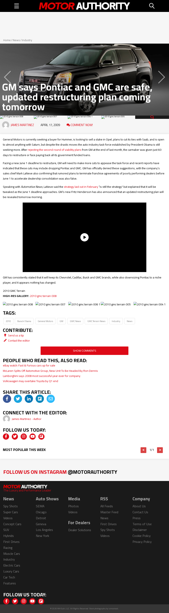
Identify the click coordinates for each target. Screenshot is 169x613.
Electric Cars (11, 565)
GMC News (75, 321)
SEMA (40, 506)
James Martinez (22, 125)
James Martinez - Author (26, 419)
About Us (139, 506)
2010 (8, 321)
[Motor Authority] (84, 6)
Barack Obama (24, 321)
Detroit (41, 518)
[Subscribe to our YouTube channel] (32, 436)
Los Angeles (44, 530)
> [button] (160, 450)
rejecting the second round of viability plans (54, 149)
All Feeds (106, 506)
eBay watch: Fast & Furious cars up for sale (29, 365)
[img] (7, 399)
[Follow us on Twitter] (15, 436)
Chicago (41, 512)
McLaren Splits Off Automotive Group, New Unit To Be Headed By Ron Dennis (50, 370)
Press (137, 518)
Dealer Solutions (79, 530)
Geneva (41, 524)
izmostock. (114, 609)
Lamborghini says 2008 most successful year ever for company (41, 376)
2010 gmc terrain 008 (43, 296)
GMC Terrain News (96, 321)
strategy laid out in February (81, 186)
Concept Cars (12, 524)
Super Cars (10, 512)
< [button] (143, 450)
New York (42, 536)
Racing (8, 548)
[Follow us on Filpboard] (41, 436)
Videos (8, 518)
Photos (73, 506)
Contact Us (140, 512)
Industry (27, 40)
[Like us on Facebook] (6, 436)
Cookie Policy (142, 536)
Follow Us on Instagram (60, 472)
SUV (6, 530)
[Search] (152, 6)
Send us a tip (15, 335)
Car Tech (9, 577)
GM (61, 321)
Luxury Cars (11, 571)
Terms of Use (142, 524)
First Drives (11, 542)
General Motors (45, 321)
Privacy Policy (142, 542)
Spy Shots (10, 506)
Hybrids (8, 536)
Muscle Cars (11, 553)
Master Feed (109, 512)
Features (9, 583)
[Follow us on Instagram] (24, 436)
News (16, 40)
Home (7, 40)
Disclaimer (140, 530)
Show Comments (84, 350)
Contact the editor (18, 340)
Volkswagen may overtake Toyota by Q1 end (30, 381)
